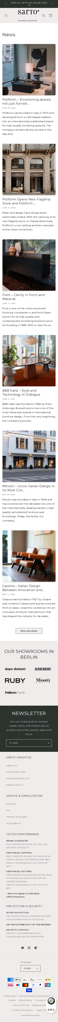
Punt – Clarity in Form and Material (23, 297)
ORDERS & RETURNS (16, 817)
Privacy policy (42, 1000)
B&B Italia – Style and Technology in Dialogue (21, 392)
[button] (6, 15)
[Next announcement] (52, 4)
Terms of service (21, 1005)
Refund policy (25, 1000)
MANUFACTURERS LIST (17, 778)
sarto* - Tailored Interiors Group (27, 996)
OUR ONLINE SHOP (16, 772)
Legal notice (42, 1010)
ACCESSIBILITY (13, 823)
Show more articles (29, 631)
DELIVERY (11, 804)
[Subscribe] (48, 743)
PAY (8, 810)
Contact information (23, 1010)
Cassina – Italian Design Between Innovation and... (23, 588)
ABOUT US (11, 765)
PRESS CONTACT (15, 785)
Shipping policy (40, 1005)
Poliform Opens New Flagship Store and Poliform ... (26, 201)
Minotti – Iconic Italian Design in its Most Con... (28, 488)
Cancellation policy (30, 1015)
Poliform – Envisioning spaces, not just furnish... (26, 101)
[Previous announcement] (5, 4)
